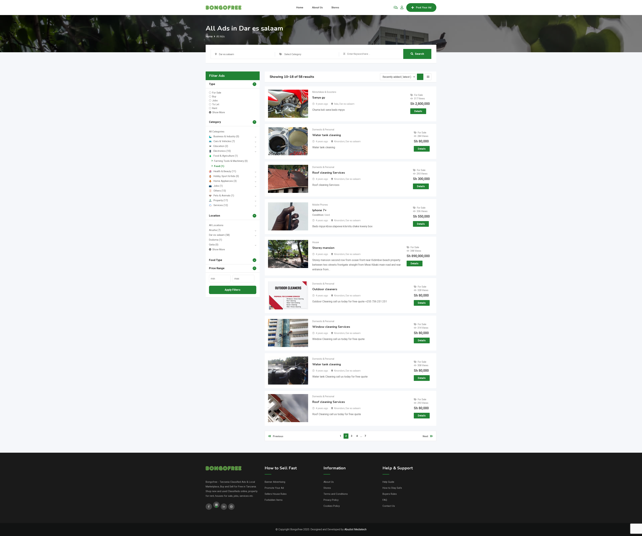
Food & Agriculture (225, 155)
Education (220, 146)
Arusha (215, 230)
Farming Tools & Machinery (231, 160)
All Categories (216, 131)
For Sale (216, 92)
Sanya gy (318, 98)
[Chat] (396, 7)
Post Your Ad (423, 7)
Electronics (222, 150)
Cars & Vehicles (224, 141)
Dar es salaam (219, 234)
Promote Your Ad (274, 487)
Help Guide (388, 481)
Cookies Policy (332, 505)
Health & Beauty (224, 171)
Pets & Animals (223, 195)
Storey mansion (323, 248)
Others (219, 190)
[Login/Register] (401, 7)
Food (219, 166)
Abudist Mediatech (355, 529)
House (315, 242)
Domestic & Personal (323, 129)
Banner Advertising (275, 481)
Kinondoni (339, 141)
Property (220, 200)
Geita (213, 244)
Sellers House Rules (276, 493)
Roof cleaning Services (328, 173)
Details (418, 111)
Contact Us (389, 505)
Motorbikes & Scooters (324, 92)
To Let (215, 104)
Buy (214, 96)
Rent (214, 108)
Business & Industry (226, 136)
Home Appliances (225, 181)
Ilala (336, 104)
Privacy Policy (331, 499)
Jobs (215, 100)
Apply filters (232, 289)
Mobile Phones (320, 204)
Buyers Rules (390, 493)
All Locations (216, 225)
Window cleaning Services (331, 327)
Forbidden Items (274, 499)
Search (419, 53)
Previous (278, 436)
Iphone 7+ (319, 210)
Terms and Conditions (336, 493)
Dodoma (215, 239)
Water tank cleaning (326, 135)
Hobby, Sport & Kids (226, 176)
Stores (335, 7)
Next (425, 436)
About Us (317, 7)
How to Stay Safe (392, 487)
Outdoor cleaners (324, 289)
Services (220, 205)
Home (299, 7)
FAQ (385, 499)
